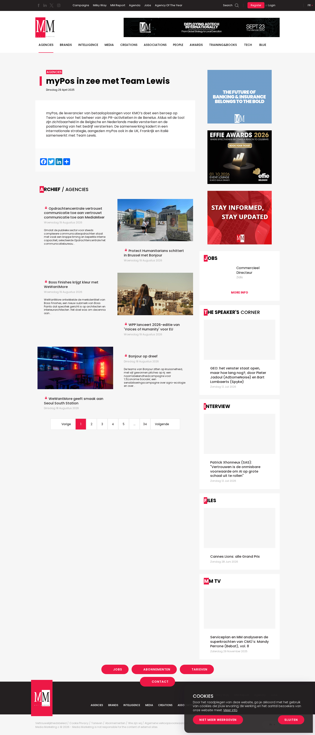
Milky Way (99, 5)
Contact (160, 681)
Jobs (147, 5)
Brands (66, 45)
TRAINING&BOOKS (223, 45)
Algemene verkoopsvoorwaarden (166, 723)
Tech (248, 45)
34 (145, 424)
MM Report (117, 5)
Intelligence (88, 45)
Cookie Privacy (78, 723)
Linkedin (45, 5)
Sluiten (291, 720)
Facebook (38, 5)
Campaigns (81, 5)
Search (227, 5)
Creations (128, 45)
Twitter (51, 5)
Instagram (59, 5)
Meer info (230, 710)
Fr (309, 5)
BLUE (262, 45)
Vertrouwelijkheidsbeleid (51, 723)
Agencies (46, 45)
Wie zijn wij (135, 723)
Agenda (134, 5)
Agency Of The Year (168, 5)
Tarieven (199, 669)
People (178, 45)
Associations (155, 45)
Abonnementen (156, 669)
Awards (196, 45)
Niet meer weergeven (218, 720)
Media (109, 45)
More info (239, 292)
